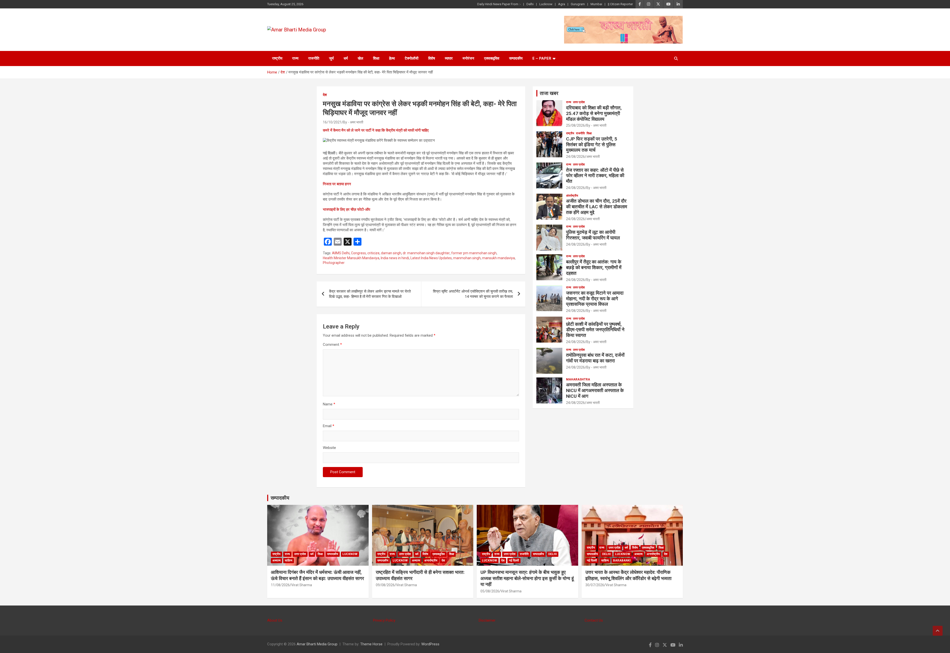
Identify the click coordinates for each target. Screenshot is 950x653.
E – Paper (541, 58)
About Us (274, 620)
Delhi (530, 4)
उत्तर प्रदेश (579, 102)
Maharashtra (578, 379)
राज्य (295, 58)
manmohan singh (467, 258)
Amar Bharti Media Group (317, 644)
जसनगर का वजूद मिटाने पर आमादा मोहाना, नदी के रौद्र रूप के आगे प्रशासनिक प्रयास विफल (594, 298)
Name (329, 404)
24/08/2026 (575, 157)
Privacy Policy (384, 620)
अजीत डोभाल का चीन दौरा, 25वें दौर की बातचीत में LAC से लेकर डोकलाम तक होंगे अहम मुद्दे (596, 206)
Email (328, 426)
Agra (561, 4)
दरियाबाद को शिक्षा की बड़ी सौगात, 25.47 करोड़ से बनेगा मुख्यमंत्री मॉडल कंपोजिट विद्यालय (594, 113)
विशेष (431, 58)
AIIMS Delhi (341, 253)
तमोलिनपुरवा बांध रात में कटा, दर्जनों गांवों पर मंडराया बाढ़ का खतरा (595, 358)
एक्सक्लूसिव (491, 58)
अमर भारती (593, 157)
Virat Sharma (301, 585)
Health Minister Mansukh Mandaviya (351, 258)
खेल (360, 58)
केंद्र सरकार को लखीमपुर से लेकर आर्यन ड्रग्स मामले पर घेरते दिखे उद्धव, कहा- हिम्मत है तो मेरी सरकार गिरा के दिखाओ (370, 294)
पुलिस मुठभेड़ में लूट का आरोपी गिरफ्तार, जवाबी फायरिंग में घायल (593, 235)
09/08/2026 (385, 585)
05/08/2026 (489, 591)
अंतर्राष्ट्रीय (572, 195)
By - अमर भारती (353, 122)
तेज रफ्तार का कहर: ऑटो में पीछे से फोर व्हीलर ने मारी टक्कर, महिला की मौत (595, 175)
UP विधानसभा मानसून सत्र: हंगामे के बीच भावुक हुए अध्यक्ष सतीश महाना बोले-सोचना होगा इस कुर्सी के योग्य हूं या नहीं (527, 578)
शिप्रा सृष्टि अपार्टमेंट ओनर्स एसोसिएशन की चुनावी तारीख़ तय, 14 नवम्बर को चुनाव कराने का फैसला (473, 294)
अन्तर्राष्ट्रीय (430, 560)
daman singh (391, 253)
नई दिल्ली (514, 560)
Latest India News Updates (431, 258)
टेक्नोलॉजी (411, 58)
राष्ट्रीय (277, 58)
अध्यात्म (276, 560)
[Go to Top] (938, 631)
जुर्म (331, 58)
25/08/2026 (575, 125)
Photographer (334, 263)
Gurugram (578, 4)
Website (329, 447)
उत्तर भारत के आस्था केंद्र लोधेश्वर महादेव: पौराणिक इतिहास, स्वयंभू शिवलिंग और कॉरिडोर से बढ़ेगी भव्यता (628, 575)
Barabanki (622, 560)
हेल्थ (392, 58)
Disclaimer (487, 620)
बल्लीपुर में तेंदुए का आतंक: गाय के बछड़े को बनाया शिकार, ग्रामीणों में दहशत (593, 267)
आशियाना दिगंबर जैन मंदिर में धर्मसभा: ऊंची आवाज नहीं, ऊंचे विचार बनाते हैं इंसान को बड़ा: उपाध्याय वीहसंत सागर (317, 575)
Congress (358, 253)
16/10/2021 (332, 122)
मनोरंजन (468, 58)
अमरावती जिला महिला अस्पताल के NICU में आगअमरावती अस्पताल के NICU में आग (595, 390)
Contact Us (594, 620)
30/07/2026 (594, 585)
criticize (373, 253)
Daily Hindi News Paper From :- (499, 4)
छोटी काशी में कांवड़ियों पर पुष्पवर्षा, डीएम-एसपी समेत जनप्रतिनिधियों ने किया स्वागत (595, 329)
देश (325, 95)
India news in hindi (395, 258)
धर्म (346, 58)
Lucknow (545, 4)
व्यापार (449, 58)
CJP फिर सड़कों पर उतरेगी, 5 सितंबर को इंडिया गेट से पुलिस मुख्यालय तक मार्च (591, 144)
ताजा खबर (549, 93)
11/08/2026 (280, 585)
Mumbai (596, 4)
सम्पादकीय (515, 58)
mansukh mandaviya (498, 258)
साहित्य (288, 560)
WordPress (430, 644)
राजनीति (313, 58)
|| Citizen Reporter (620, 4)
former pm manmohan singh (474, 253)
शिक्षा (376, 58)
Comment (332, 344)
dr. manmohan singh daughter (426, 253)
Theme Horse (371, 644)
